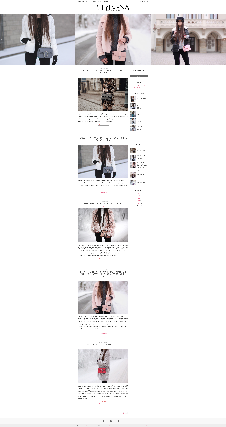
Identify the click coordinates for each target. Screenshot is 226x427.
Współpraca (105, 1)
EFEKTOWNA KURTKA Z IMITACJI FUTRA (103, 204)
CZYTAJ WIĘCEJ (103, 124)
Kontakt (95, 1)
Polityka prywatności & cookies (107, 425)
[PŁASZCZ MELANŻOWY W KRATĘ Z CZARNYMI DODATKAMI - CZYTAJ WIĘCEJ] (103, 110)
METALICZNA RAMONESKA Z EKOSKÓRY (140, 128)
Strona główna (81, 1)
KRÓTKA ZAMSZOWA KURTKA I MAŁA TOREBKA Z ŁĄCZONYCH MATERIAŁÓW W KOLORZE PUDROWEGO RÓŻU (103, 274)
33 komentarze (104, 261)
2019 (139, 193)
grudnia (139, 195)
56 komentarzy (104, 192)
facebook (133, 87)
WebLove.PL (85, 425)
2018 (139, 197)
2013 (139, 205)
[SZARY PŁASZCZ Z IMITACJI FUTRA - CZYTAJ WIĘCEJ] (103, 382)
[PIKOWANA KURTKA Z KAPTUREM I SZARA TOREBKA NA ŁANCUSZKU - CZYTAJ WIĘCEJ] (103, 177)
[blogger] (144, 1)
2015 (139, 202)
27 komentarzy (104, 127)
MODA (103, 75)
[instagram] (140, 1)
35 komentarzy (104, 403)
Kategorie (88, 1)
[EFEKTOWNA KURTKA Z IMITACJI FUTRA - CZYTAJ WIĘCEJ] (103, 241)
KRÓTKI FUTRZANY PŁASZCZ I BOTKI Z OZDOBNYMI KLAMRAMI (142, 183)
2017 (139, 198)
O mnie (99, 1)
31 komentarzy (104, 333)
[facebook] (142, 1)
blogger (144, 87)
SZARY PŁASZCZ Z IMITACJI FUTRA (103, 345)
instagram (139, 87)
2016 (139, 200)
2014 (139, 203)
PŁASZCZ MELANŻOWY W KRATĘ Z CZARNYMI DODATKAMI (142, 151)
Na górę (146, 425)
